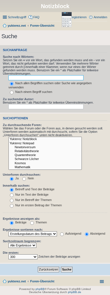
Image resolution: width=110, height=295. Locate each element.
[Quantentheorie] (45, 155)
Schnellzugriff (17, 17)
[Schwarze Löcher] (45, 159)
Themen (41, 222)
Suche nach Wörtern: (18, 56)
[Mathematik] (45, 167)
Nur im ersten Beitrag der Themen (38, 205)
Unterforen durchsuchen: (22, 174)
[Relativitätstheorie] (45, 151)
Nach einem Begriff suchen (33, 91)
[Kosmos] (45, 163)
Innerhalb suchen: (16, 185)
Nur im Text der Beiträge (31, 194)
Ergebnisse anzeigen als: (21, 218)
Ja (16, 178)
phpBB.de (74, 292)
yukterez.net (17, 281)
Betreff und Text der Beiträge (34, 189)
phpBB (40, 289)
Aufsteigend (73, 233)
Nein (30, 178)
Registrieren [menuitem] (78, 17)
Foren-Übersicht (42, 281)
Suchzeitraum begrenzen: (22, 241)
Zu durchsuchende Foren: (22, 125)
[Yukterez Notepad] (45, 143)
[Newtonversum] (45, 147)
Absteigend (97, 233)
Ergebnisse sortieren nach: (23, 229)
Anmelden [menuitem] (100, 17)
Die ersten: (11, 252)
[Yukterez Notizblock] (45, 139)
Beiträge (20, 222)
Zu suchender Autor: (18, 99)
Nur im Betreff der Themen (33, 200)
